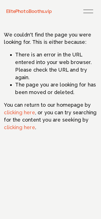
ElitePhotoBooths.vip (29, 11)
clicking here (19, 112)
